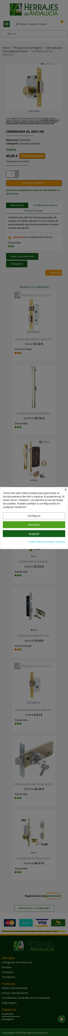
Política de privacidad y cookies (47, 541)
